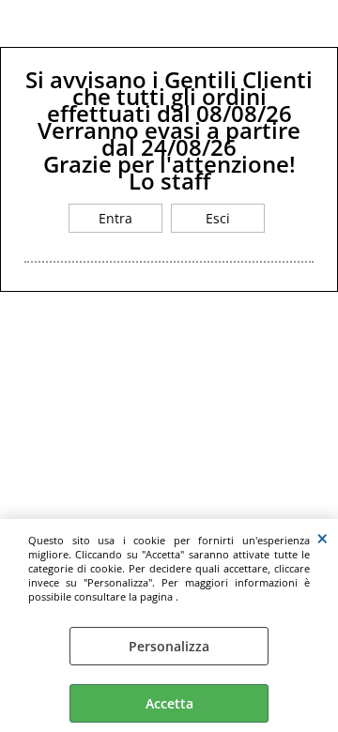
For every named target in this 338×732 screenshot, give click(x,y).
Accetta (169, 703)
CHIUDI (322, 537)
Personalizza (169, 646)
